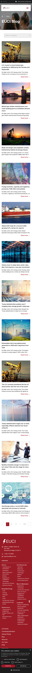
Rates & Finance (21, 591)
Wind (3, 596)
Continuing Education (8, 631)
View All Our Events (22, 624)
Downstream (20, 570)
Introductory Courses (8, 583)
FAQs (27, 1)
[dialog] (16, 660)
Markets (4, 576)
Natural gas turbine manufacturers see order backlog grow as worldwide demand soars (16, 108)
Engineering (20, 586)
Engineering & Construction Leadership (21, 621)
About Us (4, 639)
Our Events (5, 628)
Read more (25, 77)
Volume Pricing (6, 634)
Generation (5, 570)
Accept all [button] (8, 666)
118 (24, 524)
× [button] (30, 650)
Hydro (4, 598)
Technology (5, 581)
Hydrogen (5, 594)
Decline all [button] (23, 666)
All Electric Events (7, 585)
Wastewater (20, 597)
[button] (16, 670)
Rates (19, 576)
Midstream (20, 569)
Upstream (20, 567)
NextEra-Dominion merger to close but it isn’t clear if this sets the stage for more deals (15, 467)
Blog (3, 636)
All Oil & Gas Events (22, 580)
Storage (4, 592)
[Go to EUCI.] (2, 16)
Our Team (5, 642)
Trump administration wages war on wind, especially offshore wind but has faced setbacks (15, 426)
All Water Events (21, 599)
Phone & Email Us (22, 1)
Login (30, 1)
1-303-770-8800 (9, 553)
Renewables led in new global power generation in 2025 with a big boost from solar (15, 345)
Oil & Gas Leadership (23, 610)
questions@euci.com (10, 556)
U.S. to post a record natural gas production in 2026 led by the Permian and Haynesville (16, 67)
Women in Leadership (23, 604)
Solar (3, 590)
